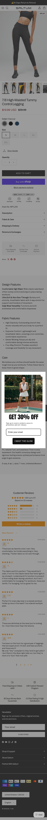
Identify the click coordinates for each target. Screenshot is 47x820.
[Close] (42, 375)
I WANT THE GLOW (24, 441)
